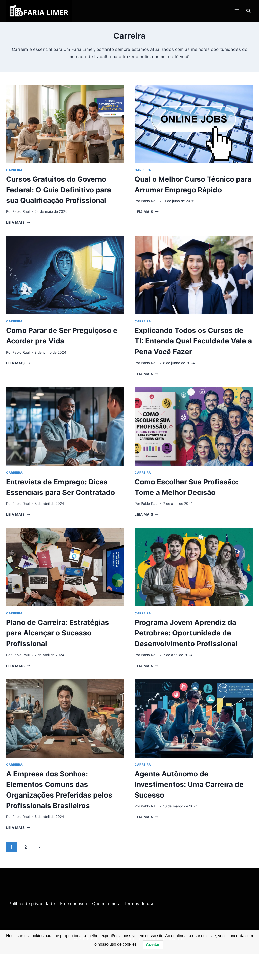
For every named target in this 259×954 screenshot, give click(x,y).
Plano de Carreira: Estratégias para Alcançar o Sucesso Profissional (57, 633)
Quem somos (105, 903)
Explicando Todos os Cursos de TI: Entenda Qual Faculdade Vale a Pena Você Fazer (193, 341)
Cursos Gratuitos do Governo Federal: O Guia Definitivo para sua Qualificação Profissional (58, 190)
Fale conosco (73, 903)
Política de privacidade (32, 903)
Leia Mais (18, 222)
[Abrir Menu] (236, 11)
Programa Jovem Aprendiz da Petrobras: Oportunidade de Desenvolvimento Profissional (186, 633)
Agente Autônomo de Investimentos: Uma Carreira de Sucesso (189, 784)
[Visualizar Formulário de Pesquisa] (248, 10)
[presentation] (65, 124)
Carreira (14, 170)
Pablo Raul (21, 211)
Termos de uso (139, 903)
